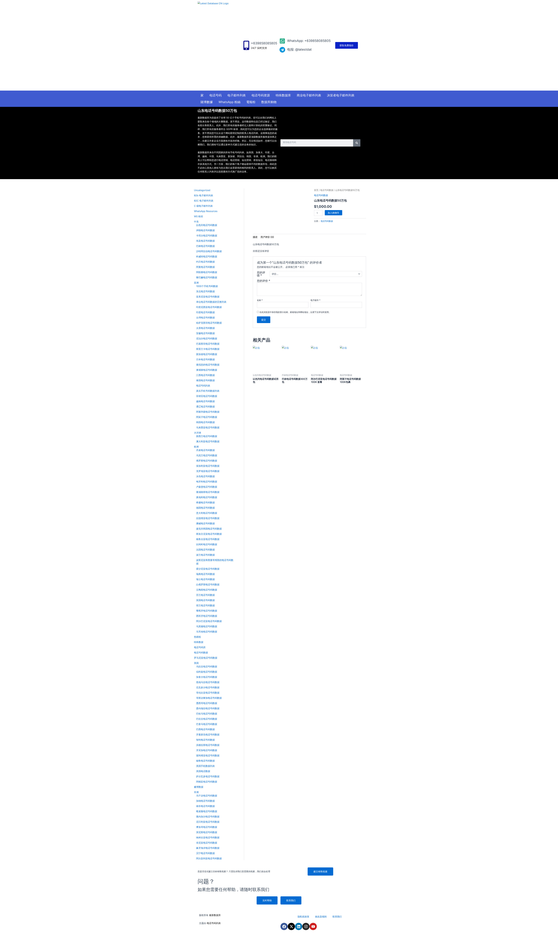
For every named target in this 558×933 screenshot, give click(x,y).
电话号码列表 (214, 923)
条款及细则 (321, 916)
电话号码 (215, 95)
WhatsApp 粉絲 (229, 102)
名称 (260, 300)
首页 (316, 190)
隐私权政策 (303, 916)
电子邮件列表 (236, 95)
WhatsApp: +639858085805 (309, 41)
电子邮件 (315, 300)
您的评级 (261, 274)
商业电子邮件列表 (309, 95)
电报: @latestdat (299, 49)
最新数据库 (215, 915)
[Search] (356, 143)
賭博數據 (207, 102)
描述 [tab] (255, 237)
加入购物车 (333, 212)
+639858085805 (264, 43)
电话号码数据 (326, 190)
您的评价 (263, 281)
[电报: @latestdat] (282, 50)
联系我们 (337, 916)
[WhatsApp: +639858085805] (282, 41)
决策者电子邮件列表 (340, 95)
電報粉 (250, 102)
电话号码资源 (261, 95)
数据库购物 (269, 102)
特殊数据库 (283, 95)
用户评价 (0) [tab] (267, 237)
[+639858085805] (246, 45)
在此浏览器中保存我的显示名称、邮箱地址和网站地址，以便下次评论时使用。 (295, 312)
